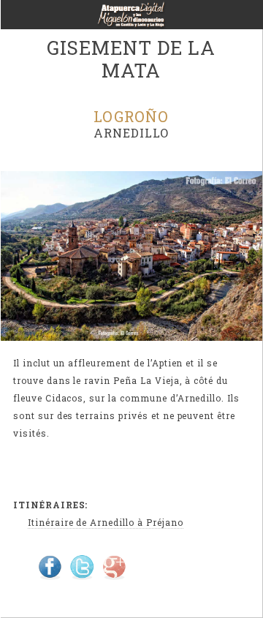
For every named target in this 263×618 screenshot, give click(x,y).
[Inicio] (131, 19)
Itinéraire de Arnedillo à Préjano (105, 522)
